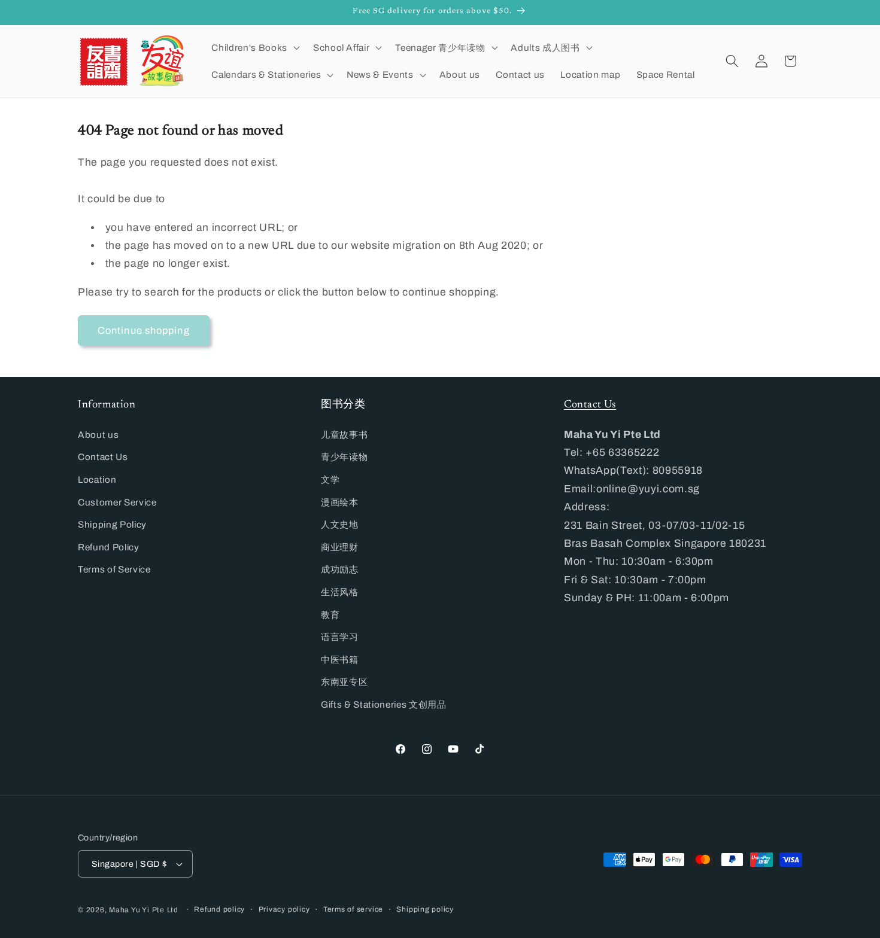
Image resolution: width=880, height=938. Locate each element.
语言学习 (340, 637)
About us (98, 435)
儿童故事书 (344, 435)
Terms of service (353, 909)
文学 (330, 479)
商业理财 (340, 547)
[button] (254, 47)
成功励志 (340, 569)
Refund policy (219, 909)
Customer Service (117, 502)
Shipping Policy (112, 524)
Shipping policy (425, 909)
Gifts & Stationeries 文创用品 (384, 704)
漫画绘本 (340, 502)
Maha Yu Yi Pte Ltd (143, 910)
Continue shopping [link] (144, 330)
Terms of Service (114, 569)
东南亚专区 (344, 682)
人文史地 (340, 524)
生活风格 (340, 592)
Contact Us (103, 457)
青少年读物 (344, 457)
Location (97, 479)
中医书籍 (340, 659)
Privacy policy (284, 909)
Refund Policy (108, 547)
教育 (330, 615)
